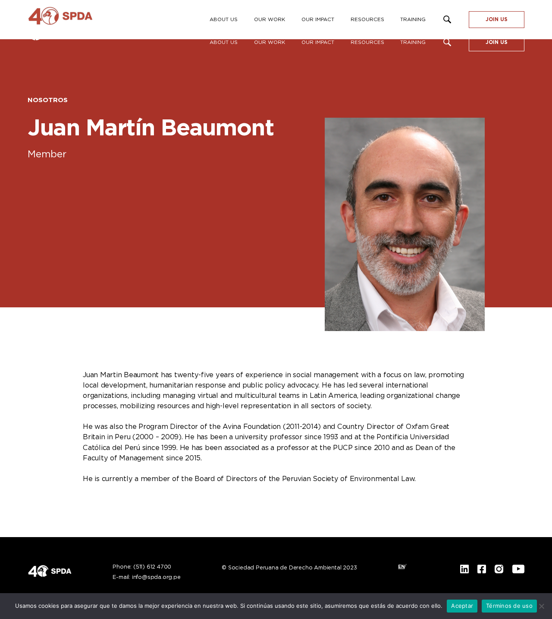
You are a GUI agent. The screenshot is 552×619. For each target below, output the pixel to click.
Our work (269, 42)
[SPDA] (75, 19)
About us (224, 42)
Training (413, 42)
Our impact (317, 42)
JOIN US (497, 42)
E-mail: (146, 577)
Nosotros (48, 100)
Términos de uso (509, 605)
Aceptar (462, 605)
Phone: (142, 567)
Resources (367, 42)
